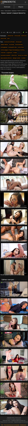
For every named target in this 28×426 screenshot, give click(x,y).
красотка (14, 55)
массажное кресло (6, 58)
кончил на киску (5, 55)
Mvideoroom (23, 425)
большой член (12, 47)
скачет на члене (22, 55)
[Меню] (25, 2)
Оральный (17, 35)
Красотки (3, 38)
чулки (15, 52)
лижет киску (4, 44)
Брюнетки (10, 35)
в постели (21, 47)
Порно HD (24, 35)
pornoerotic (8, 1)
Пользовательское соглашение (11, 425)
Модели (20, 7)
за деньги (9, 52)
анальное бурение (9, 42)
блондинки (4, 47)
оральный (19, 42)
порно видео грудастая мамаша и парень (13, 50)
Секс (8, 38)
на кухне (11, 44)
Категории (7, 7)
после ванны (19, 44)
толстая (3, 52)
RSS (2, 425)
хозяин (23, 58)
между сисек (16, 58)
